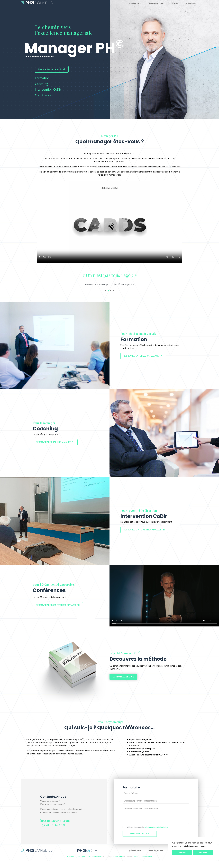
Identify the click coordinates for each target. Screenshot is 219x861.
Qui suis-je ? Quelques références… (109, 728)
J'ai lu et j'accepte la (147, 827)
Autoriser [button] (203, 852)
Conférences (44, 95)
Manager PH (156, 3)
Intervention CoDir (48, 89)
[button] (52, 69)
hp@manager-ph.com (55, 820)
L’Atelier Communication (142, 856)
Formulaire (131, 787)
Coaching (41, 84)
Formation (42, 78)
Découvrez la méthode (138, 658)
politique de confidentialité (156, 827)
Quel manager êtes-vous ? (109, 142)
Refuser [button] (182, 852)
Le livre (174, 3)
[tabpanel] (109, 277)
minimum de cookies (197, 843)
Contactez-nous (53, 797)
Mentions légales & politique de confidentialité (85, 856)
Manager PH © (118, 856)
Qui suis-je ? (134, 3)
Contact (191, 3)
